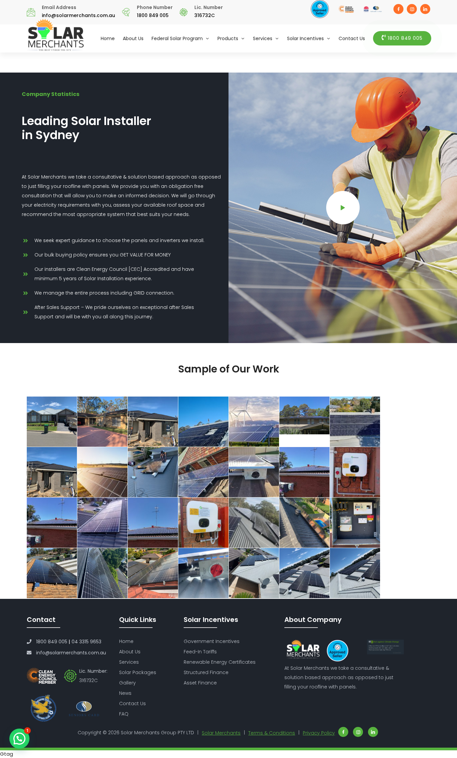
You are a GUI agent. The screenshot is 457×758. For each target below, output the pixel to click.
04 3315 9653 (86, 641)
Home (108, 38)
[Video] (343, 207)
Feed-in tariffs (200, 651)
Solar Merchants (221, 733)
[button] (19, 739)
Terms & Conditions (271, 733)
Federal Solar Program (177, 38)
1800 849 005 (153, 15)
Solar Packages (137, 672)
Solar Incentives (305, 38)
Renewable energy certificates (220, 662)
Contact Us (352, 38)
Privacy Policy (319, 733)
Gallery (127, 682)
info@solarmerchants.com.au (78, 15)
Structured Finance (206, 672)
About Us (133, 38)
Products (227, 38)
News (125, 693)
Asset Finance (200, 682)
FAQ (123, 714)
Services (262, 38)
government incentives (212, 641)
